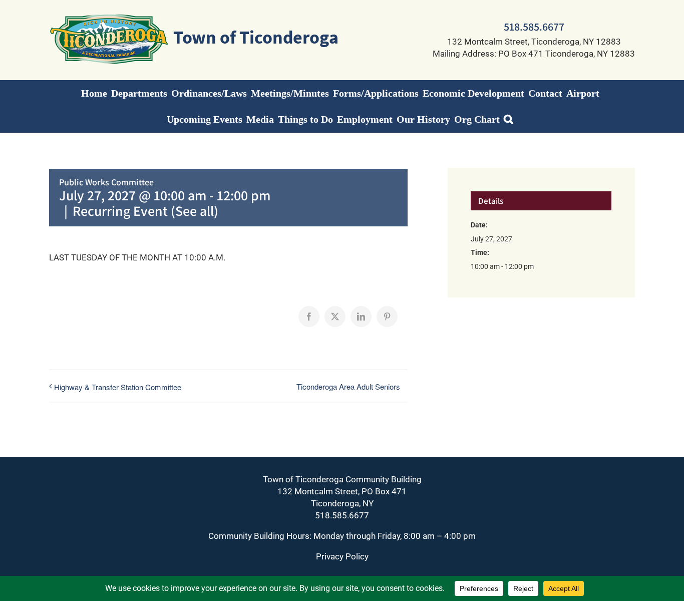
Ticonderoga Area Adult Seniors (348, 386)
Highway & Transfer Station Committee (117, 387)
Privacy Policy (342, 556)
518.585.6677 (534, 27)
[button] (508, 119)
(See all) (194, 210)
